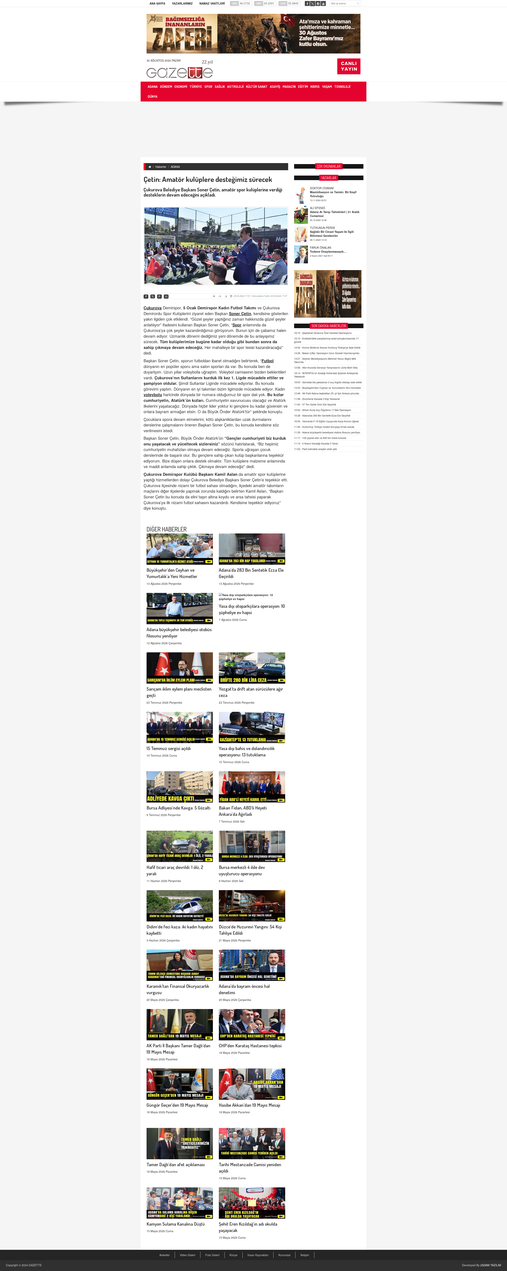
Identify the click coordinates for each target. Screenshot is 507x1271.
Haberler (160, 167)
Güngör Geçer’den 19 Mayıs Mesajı (177, 1105)
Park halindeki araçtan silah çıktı (315, 449)
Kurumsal (284, 1255)
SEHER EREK (318, 256)
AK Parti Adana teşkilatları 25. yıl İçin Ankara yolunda (326, 393)
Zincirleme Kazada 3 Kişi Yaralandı (317, 398)
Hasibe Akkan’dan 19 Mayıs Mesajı (249, 1105)
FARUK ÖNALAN (320, 217)
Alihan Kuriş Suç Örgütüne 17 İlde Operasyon (322, 410)
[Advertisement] (253, 129)
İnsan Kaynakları (258, 1255)
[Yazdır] (214, 296)
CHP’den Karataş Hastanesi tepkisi (250, 1045)
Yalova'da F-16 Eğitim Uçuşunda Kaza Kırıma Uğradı (326, 421)
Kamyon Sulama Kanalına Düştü (176, 1224)
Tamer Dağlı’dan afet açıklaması (176, 1164)
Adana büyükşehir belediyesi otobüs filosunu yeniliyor (327, 432)
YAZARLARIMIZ (182, 3)
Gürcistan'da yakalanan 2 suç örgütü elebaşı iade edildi (328, 382)
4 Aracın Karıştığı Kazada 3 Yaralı (316, 443)
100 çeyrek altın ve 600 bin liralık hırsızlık (320, 438)
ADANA (175, 167)
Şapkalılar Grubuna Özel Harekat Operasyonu (323, 332)
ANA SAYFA (157, 3)
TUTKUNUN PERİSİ (322, 197)
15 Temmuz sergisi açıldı (169, 748)
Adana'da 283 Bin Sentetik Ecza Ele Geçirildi (322, 415)
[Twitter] (152, 296)
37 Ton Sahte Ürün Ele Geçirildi (315, 404)
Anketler (164, 1255)
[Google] (159, 296)
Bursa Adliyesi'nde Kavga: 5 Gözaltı (179, 807)
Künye (233, 1255)
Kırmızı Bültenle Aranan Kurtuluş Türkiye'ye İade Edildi (327, 347)
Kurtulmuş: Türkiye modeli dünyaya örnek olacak (324, 426)
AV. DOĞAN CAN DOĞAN (326, 236)
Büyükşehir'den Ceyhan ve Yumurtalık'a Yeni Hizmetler (327, 387)
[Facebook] (146, 296)
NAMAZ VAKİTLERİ (212, 3)
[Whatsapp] (166, 296)
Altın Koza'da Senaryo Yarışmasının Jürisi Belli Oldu (326, 367)
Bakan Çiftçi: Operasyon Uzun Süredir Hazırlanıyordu (326, 353)
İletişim (304, 1255)
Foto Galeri (212, 1255)
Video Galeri (187, 1255)
